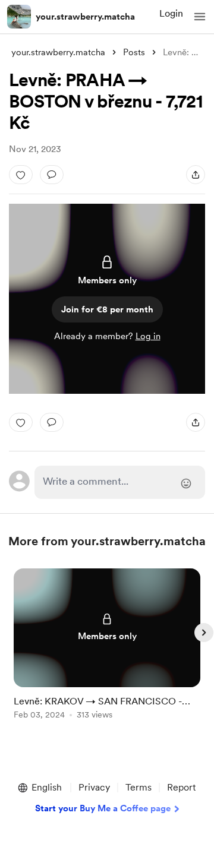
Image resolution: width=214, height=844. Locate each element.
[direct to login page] (119, 482)
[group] (107, 650)
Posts (134, 52)
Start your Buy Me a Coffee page (103, 808)
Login (171, 13)
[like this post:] (21, 174)
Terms (138, 787)
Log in (148, 336)
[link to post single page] (107, 645)
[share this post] (195, 174)
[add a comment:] (52, 174)
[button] (200, 17)
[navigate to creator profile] (19, 17)
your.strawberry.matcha (85, 16)
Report (181, 787)
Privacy (94, 787)
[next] (203, 632)
